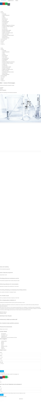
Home (2, 11)
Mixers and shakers (5, 34)
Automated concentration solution (8, 35)
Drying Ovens (4, 60)
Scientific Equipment (18, 107)
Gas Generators (4, 29)
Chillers (3, 16)
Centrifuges (4, 13)
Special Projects (5, 36)
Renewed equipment (5, 37)
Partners (2, 41)
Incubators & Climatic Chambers (7, 26)
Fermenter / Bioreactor (6, 31)
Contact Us (3, 44)
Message (1, 362)
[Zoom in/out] (0, 400)
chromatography (5, 22)
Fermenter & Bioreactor (19, 197)
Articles (2, 42)
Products (2, 12)
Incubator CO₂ (4, 27)
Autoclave (4, 17)
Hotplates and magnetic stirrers (7, 32)
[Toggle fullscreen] (1, 400)
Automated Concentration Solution (20, 111)
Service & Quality (4, 39)
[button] (20, 46)
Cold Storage (17, 195)
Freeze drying (4, 20)
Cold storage (17, 167)
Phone (1, 355)
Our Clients (3, 40)
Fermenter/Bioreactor (18, 168)
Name (1, 352)
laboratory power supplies (6, 30)
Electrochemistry (5, 55)
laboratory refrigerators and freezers (8, 25)
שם (0, 386)
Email (1, 358)
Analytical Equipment (5, 15)
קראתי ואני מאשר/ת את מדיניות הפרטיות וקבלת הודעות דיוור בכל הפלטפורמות (13, 393)
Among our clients (3, 313)
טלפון (1, 389)
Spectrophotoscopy (5, 21)
